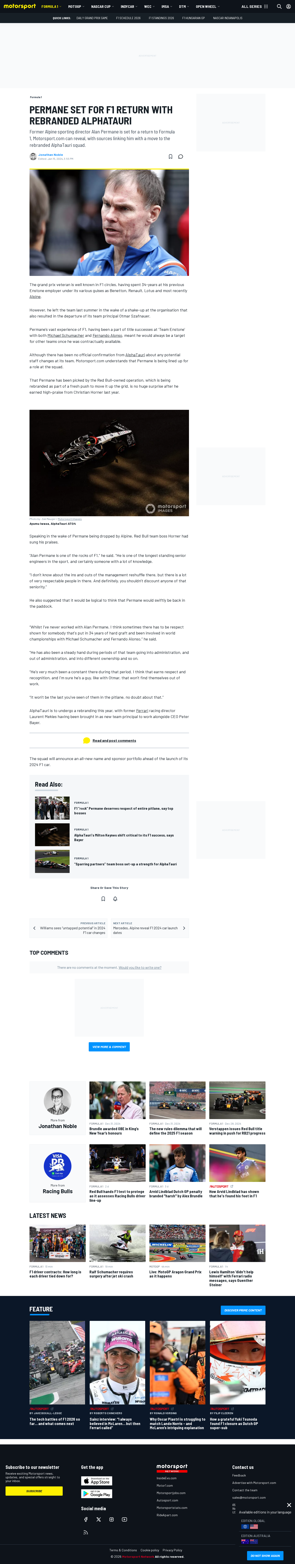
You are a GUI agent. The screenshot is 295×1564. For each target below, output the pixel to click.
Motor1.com (165, 1485)
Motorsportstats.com (172, 1508)
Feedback (239, 1475)
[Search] (279, 6)
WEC (147, 6)
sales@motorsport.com (249, 1497)
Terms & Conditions (123, 1550)
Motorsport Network (138, 1556)
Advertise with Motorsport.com (254, 1483)
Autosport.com (167, 1500)
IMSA (165, 6)
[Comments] (182, 156)
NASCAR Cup (101, 6)
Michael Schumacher (65, 335)
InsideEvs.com (167, 1478)
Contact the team (244, 1490)
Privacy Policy (172, 1550)
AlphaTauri (135, 354)
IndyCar (127, 6)
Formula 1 (49, 6)
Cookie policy (150, 1550)
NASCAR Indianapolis (227, 18)
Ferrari (142, 710)
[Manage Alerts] (115, 898)
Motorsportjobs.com (171, 1493)
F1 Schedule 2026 (128, 18)
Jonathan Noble (50, 154)
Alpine (35, 296)
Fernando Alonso (107, 335)
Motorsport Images (70, 518)
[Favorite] (170, 156)
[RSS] (85, 1532)
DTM (182, 6)
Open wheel (206, 6)
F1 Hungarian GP (193, 18)
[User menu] (288, 6)
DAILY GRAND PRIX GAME (92, 18)
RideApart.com (167, 1515)
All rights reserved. (169, 1556)
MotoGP (74, 6)
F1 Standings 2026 (161, 18)
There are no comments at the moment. (109, 967)
